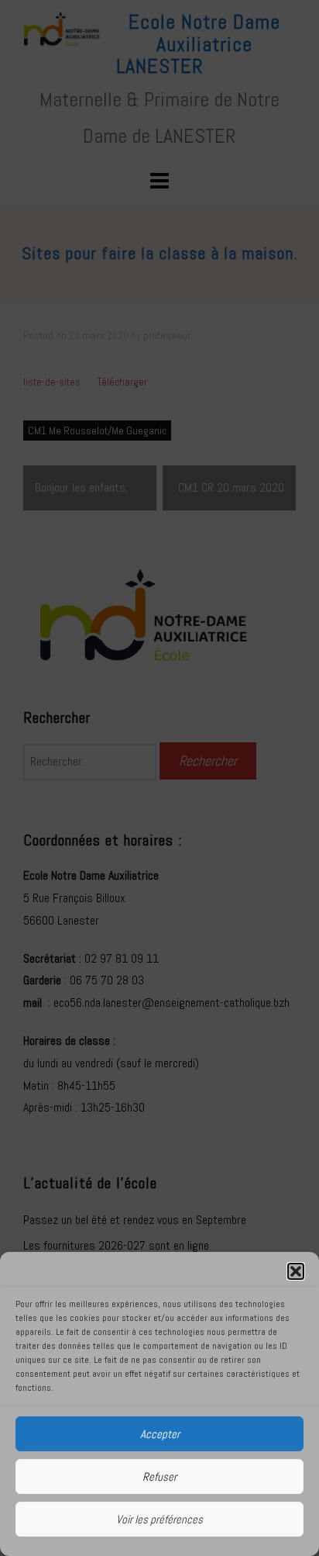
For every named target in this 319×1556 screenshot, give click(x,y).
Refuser (159, 1476)
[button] (296, 1271)
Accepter (160, 1433)
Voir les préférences (159, 1519)
